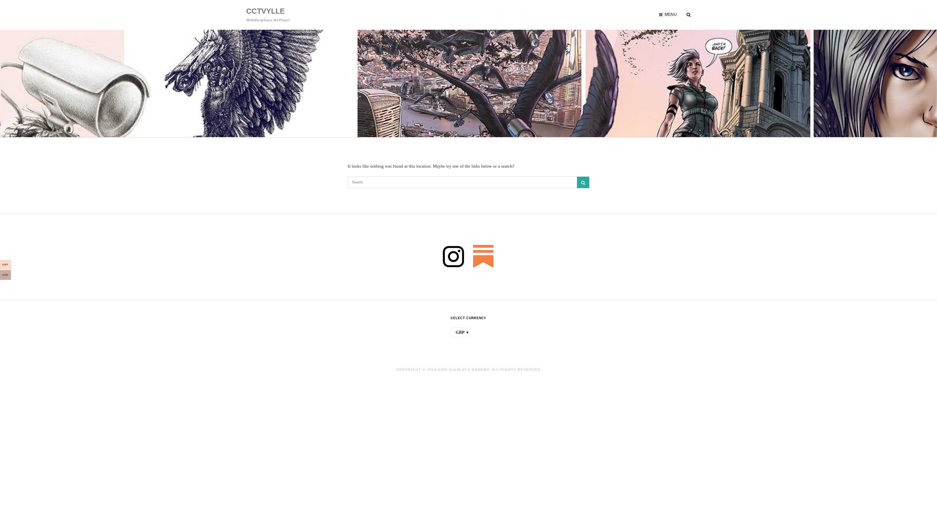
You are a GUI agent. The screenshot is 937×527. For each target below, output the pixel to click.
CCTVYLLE (265, 11)
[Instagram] (453, 256)
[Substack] (483, 256)
